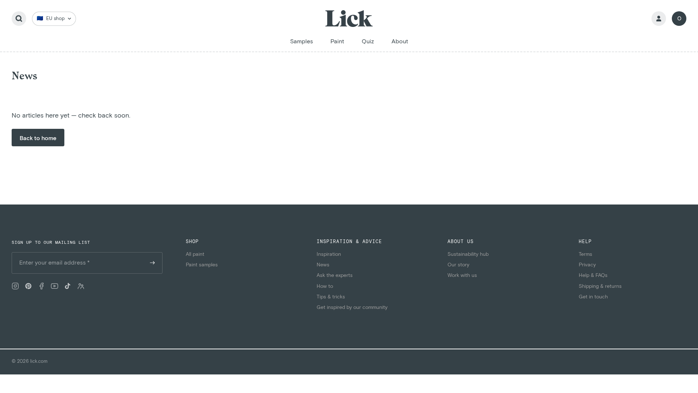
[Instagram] (15, 286)
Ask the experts (335, 275)
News (323, 264)
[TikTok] (67, 286)
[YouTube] (54, 286)
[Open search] (19, 18)
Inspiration (329, 254)
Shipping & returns (600, 286)
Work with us (462, 275)
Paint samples (202, 264)
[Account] (658, 18)
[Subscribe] (152, 262)
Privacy (587, 264)
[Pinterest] (28, 286)
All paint (195, 254)
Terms (585, 254)
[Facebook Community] (80, 286)
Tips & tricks (331, 296)
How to (325, 286)
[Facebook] (41, 286)
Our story (458, 264)
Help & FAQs (593, 275)
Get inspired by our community (352, 307)
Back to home (38, 138)
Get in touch (593, 296)
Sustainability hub (468, 254)
